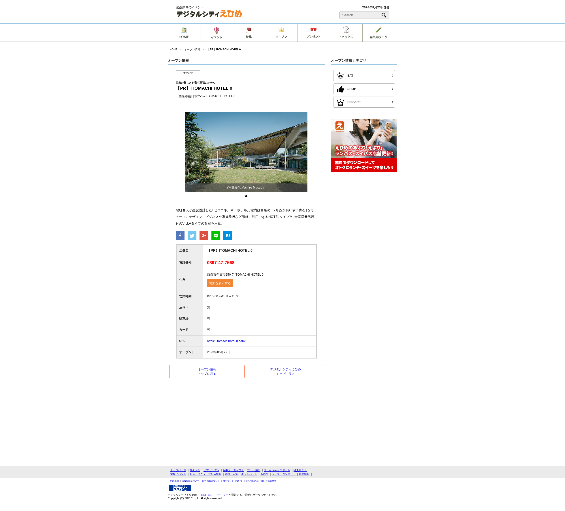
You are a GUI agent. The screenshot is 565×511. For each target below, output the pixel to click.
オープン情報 (192, 49)
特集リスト (300, 470)
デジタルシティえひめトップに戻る (285, 372)
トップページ (178, 470)
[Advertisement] (364, 211)
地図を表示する (220, 283)
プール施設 (253, 470)
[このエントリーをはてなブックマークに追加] (227, 236)
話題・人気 (231, 474)
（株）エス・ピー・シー (214, 494)
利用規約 (174, 481)
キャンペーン (249, 474)
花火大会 (195, 470)
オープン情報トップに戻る (207, 372)
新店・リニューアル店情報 (205, 474)
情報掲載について (190, 481)
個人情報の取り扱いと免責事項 (260, 481)
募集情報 (304, 474)
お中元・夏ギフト (233, 470)
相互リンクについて (233, 481)
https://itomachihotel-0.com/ (226, 341)
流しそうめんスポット (277, 470)
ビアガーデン (211, 470)
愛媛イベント (178, 474)
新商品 (264, 474)
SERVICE (188, 73)
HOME (173, 49)
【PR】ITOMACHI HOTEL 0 (224, 49)
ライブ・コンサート (284, 474)
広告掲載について (211, 481)
